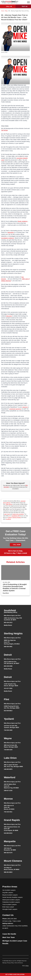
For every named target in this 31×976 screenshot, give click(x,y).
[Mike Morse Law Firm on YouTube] (6, 952)
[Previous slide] (11, 599)
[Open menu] (28, 2)
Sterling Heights (16, 517)
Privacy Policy (10, 962)
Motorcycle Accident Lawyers (11, 899)
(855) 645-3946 (12, 918)
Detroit (10, 517)
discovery (9, 316)
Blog (6, 10)
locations (8, 519)
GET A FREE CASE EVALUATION (14, 974)
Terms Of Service (19, 962)
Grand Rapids (12, 820)
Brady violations (22, 221)
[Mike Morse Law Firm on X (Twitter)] (17, 952)
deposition (11, 232)
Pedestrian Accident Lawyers (11, 902)
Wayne (8, 738)
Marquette (10, 841)
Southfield (10, 611)
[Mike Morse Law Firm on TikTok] (9, 952)
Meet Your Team (8, 937)
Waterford (9, 777)
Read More (6, 593)
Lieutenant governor (15, 409)
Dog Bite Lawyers (7, 892)
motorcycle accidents (18, 514)
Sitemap (4, 962)
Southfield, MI (15, 515)
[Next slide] (20, 599)
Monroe (8, 799)
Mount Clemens (13, 861)
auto (5, 514)
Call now (16, 544)
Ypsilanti (9, 719)
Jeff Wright (4, 130)
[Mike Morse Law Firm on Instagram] (14, 952)
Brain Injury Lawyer (8, 907)
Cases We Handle (9, 934)
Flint (6, 699)
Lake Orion (10, 758)
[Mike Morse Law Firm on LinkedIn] (12, 952)
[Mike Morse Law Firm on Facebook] (3, 952)
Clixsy (27, 965)
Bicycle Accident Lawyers (10, 895)
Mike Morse (9, 504)
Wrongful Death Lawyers (9, 909)
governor (25, 407)
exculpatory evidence (7, 238)
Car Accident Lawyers (8, 890)
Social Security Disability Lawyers (12, 897)
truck (8, 514)
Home (2, 10)
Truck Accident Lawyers (9, 904)
